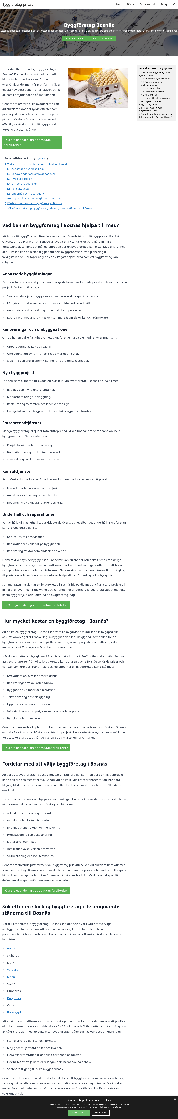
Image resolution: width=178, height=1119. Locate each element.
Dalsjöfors (14, 998)
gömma (42, 158)
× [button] (175, 1099)
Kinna (11, 977)
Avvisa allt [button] (100, 1113)
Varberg (12, 970)
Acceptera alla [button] (79, 1113)
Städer (131, 4)
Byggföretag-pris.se (18, 4)
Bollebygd (14, 1012)
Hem (119, 4)
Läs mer (118, 1107)
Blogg (165, 4)
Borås (11, 948)
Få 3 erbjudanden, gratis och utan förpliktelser (89, 38)
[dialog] (89, 1107)
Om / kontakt (148, 4)
